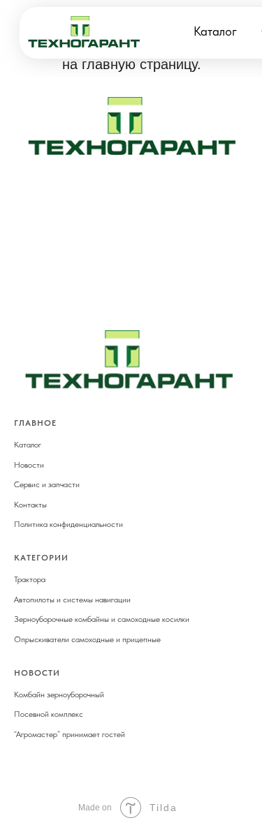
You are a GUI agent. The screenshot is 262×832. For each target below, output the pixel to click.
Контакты (30, 505)
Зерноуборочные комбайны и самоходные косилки (101, 619)
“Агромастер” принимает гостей (69, 734)
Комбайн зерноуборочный (59, 694)
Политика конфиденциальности (68, 524)
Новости (29, 465)
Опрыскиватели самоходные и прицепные (87, 639)
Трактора (29, 579)
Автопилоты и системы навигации (72, 599)
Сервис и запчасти (47, 484)
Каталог (215, 31)
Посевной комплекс (48, 714)
